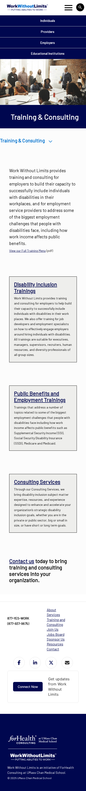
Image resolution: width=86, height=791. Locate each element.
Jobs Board (55, 634)
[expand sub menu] (50, 140)
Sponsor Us (56, 639)
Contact (53, 649)
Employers (47, 43)
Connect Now (28, 687)
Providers (47, 32)
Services (53, 614)
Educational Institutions (47, 53)
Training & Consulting (22, 140)
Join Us (52, 629)
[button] (19, 662)
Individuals (47, 21)
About (51, 610)
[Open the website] (27, 7)
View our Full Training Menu (27, 251)
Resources (55, 644)
